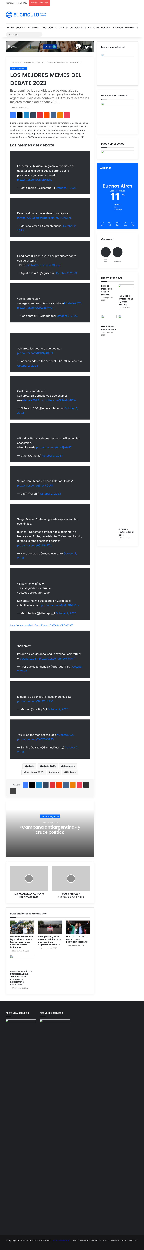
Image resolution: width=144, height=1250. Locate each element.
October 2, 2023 (66, 188)
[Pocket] (67, 115)
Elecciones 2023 (34, 772)
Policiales (80, 27)
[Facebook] (13, 115)
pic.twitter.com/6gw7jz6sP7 (54, 447)
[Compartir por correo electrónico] (86, 785)
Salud (69, 27)
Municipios (84, 1240)
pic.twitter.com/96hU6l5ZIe (34, 545)
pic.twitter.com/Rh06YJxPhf (57, 658)
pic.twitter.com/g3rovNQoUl (35, 485)
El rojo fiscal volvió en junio (108, 328)
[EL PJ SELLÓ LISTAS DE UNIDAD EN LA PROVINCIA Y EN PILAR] (78, 927)
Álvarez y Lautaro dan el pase (126, 532)
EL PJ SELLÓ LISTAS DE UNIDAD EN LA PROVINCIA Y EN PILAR (77, 939)
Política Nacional (36, 62)
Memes (54, 772)
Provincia (117, 27)
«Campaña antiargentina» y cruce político (50, 829)
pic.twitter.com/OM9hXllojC (34, 179)
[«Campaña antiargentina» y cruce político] (126, 288)
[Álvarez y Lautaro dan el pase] (126, 420)
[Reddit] (47, 115)
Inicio (14, 62)
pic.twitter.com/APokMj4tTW (58, 400)
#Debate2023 (26, 217)
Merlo (10, 27)
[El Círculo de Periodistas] (26, 15)
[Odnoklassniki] (60, 115)
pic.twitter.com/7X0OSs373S (35, 739)
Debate (30, 766)
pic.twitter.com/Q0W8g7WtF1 (36, 307)
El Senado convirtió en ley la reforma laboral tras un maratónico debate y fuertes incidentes (21, 942)
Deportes (33, 27)
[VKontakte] (53, 115)
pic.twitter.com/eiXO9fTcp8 (43, 265)
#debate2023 (30, 400)
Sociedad (21, 27)
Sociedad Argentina (50, 816)
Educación (47, 27)
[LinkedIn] (26, 115)
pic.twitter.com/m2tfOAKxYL (54, 217)
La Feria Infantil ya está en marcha (106, 290)
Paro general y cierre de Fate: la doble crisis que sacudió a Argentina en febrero (49, 940)
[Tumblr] (33, 115)
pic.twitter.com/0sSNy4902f (35, 353)
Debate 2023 (48, 766)
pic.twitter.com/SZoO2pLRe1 (35, 701)
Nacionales (131, 27)
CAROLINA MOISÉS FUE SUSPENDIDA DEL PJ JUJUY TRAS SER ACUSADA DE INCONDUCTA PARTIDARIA (21, 978)
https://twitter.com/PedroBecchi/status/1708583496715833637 (41, 625)
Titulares (71, 772)
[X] (19, 115)
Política (59, 27)
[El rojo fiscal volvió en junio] (109, 319)
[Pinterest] (40, 115)
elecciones (69, 766)
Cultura (106, 27)
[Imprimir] (13, 791)
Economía (93, 27)
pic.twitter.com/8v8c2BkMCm (60, 605)
